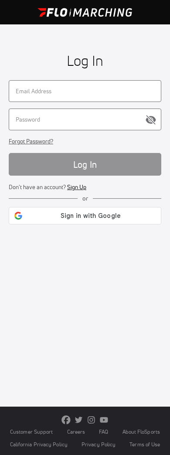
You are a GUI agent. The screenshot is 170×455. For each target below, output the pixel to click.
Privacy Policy (99, 444)
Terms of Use (144, 444)
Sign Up (76, 186)
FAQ (103, 431)
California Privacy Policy (39, 444)
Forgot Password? (31, 141)
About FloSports (141, 431)
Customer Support (31, 431)
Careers (76, 431)
